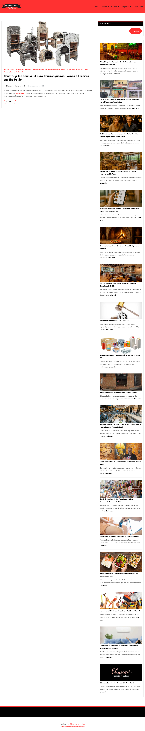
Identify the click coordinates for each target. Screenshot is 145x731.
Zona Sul (21, 72)
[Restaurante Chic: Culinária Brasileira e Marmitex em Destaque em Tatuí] (121, 562)
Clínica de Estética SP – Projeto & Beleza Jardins (117, 683)
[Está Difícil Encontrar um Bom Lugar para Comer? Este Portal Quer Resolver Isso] (121, 198)
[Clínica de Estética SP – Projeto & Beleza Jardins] (121, 672)
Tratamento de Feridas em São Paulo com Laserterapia (119, 536)
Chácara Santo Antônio (22, 69)
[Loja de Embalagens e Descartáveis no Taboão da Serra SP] (121, 345)
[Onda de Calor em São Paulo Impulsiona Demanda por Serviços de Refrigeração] (121, 635)
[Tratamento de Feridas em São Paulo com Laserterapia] (121, 526)
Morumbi (57, 69)
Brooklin (6, 69)
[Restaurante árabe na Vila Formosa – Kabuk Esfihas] (121, 382)
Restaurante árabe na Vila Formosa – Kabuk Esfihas (118, 392)
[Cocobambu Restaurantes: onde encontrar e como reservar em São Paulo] (121, 161)
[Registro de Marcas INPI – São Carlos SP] (121, 310)
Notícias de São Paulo (109, 7)
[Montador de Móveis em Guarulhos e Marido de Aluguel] (121, 600)
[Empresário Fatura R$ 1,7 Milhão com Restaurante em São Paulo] (121, 451)
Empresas (126, 7)
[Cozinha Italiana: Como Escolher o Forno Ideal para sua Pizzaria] (121, 235)
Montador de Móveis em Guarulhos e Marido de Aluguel (120, 611)
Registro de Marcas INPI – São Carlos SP (114, 321)
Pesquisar (105, 23)
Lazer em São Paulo (47, 69)
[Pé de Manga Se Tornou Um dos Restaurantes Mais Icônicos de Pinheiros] (121, 51)
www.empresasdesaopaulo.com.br (73, 726)
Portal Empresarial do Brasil (76, 724)
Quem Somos (139, 7)
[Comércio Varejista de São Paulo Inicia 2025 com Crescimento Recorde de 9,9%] (121, 489)
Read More (10, 102)
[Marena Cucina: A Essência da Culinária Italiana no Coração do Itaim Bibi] (121, 273)
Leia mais (116, 74)
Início (96, 7)
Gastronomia (35, 69)
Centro (12, 69)
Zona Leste (14, 72)
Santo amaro (80, 69)
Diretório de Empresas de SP (14, 86)
